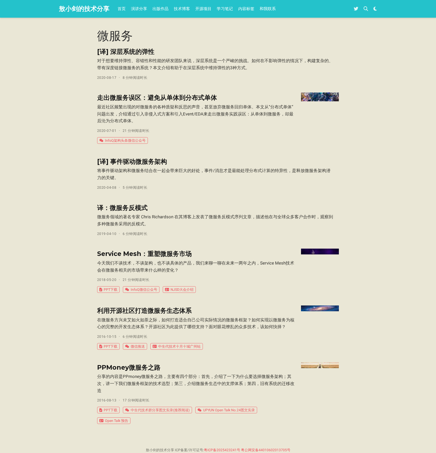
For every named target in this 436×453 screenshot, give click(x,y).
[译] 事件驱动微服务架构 (132, 161)
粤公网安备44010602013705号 (265, 450)
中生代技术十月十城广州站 (179, 346)
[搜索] (366, 9)
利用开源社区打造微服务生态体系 (144, 310)
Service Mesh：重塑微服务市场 (144, 253)
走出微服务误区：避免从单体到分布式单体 (157, 97)
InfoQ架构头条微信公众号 (125, 140)
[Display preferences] (375, 9)
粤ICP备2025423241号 (222, 450)
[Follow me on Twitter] (356, 9)
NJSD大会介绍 (182, 290)
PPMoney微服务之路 (128, 367)
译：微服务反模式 (122, 207)
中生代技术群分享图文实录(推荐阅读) (160, 410)
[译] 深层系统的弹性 (125, 51)
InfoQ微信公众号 (144, 290)
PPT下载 (110, 290)
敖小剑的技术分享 (84, 8)
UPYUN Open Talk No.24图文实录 (229, 410)
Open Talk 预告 (116, 421)
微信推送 (138, 346)
